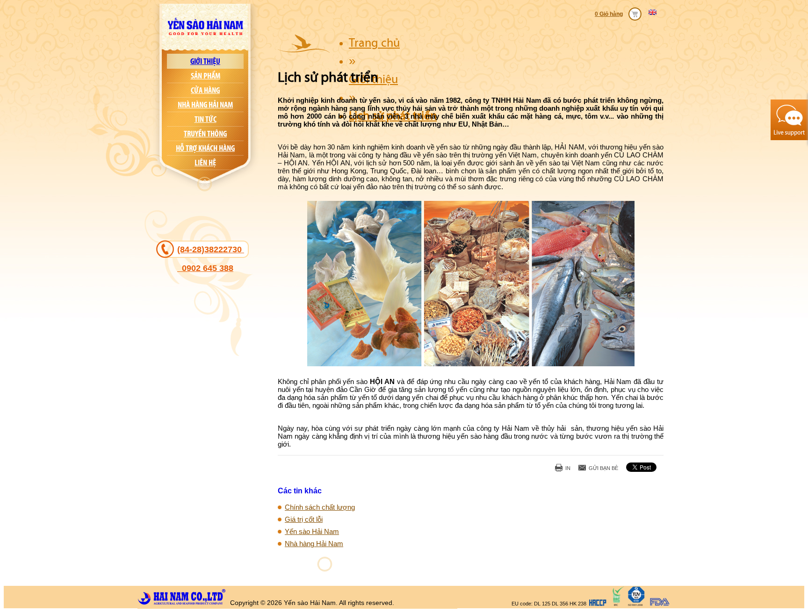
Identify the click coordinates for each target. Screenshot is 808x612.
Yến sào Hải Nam (312, 531)
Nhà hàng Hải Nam (205, 105)
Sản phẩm (205, 76)
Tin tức (205, 119)
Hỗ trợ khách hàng (205, 148)
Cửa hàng (205, 90)
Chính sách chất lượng (320, 507)
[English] (655, 12)
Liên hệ (205, 162)
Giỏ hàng (611, 14)
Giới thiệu (205, 61)
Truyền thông (205, 133)
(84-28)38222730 (210, 259)
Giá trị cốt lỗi (304, 519)
